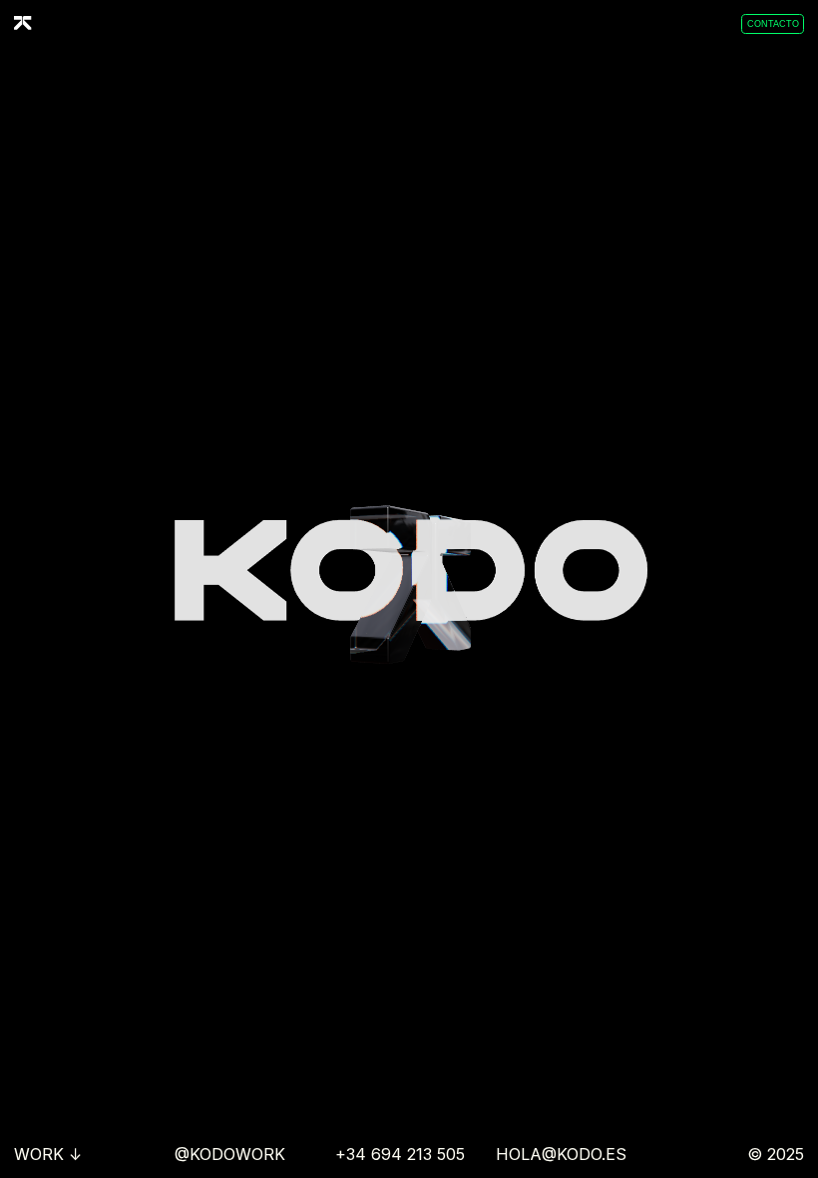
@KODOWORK (230, 1154)
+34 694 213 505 (400, 1154)
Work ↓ (48, 1154)
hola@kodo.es (561, 1154)
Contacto (773, 24)
